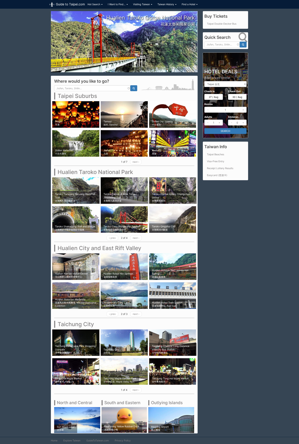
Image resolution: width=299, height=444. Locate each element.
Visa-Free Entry (215, 161)
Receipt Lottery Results (220, 168)
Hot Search (94, 4)
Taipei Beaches (215, 154)
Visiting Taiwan (142, 4)
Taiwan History (166, 4)
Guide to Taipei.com (70, 4)
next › (136, 161)
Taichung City (76, 324)
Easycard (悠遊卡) (217, 175)
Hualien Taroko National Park (95, 172)
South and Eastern (122, 402)
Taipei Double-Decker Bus (221, 23)
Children (233, 116)
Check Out (234, 91)
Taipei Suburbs (77, 96)
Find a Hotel (189, 4)
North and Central (74, 402)
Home (54, 440)
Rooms (208, 104)
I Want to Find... (117, 4)
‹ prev (112, 237)
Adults (208, 116)
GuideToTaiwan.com (97, 440)
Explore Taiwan (71, 440)
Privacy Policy (123, 440)
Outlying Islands (167, 402)
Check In (209, 91)
